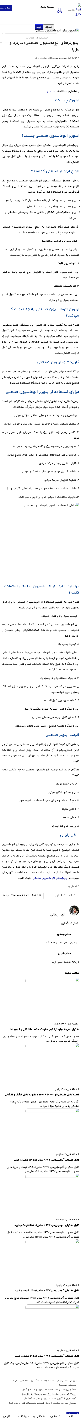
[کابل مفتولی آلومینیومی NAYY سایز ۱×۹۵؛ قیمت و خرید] (52, 1307)
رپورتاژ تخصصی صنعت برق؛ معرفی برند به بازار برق (48, 1394)
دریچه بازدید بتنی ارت (65, 962)
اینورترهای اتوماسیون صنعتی (50, 878)
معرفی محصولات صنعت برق (51, 58)
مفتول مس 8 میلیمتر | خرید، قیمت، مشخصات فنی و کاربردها (42, 1403)
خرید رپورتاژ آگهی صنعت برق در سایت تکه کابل (50, 1398)
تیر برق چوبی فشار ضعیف (62, 942)
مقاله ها (71, 10)
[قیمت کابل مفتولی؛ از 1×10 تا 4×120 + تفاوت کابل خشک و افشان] (52, 1046)
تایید (38, 27)
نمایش (51, 91)
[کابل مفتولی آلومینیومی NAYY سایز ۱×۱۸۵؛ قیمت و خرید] (52, 1111)
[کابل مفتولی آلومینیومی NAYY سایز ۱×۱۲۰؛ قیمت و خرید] (52, 1242)
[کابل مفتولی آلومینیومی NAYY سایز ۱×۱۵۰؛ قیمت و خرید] (52, 1177)
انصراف (48, 27)
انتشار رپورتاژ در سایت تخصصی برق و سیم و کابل (49, 1390)
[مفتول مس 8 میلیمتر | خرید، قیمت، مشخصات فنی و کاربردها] (52, 981)
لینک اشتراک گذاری (67, 895)
